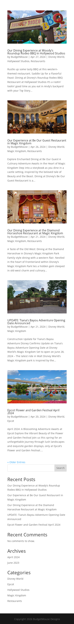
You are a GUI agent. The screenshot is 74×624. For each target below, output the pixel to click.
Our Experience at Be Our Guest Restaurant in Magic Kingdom (36, 141)
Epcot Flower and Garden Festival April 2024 (33, 411)
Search (60, 468)
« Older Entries (16, 462)
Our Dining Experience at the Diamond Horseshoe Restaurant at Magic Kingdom (35, 231)
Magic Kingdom (16, 151)
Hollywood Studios (18, 61)
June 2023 (13, 562)
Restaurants (38, 61)
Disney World (56, 57)
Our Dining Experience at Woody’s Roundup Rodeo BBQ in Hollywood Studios (36, 51)
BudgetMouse (19, 57)
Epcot (10, 421)
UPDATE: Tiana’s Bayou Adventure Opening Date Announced (36, 321)
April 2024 (13, 557)
